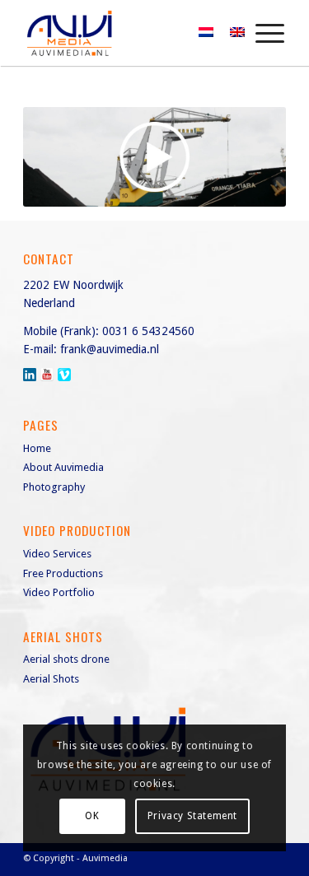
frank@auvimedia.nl (109, 349)
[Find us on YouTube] (47, 374)
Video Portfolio (59, 592)
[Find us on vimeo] (64, 374)
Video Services (57, 554)
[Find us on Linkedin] (29, 374)
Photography (54, 487)
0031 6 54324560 (148, 331)
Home (37, 448)
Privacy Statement (192, 816)
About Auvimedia (63, 467)
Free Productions (63, 573)
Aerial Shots (51, 679)
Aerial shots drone (66, 659)
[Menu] (261, 33)
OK (92, 816)
